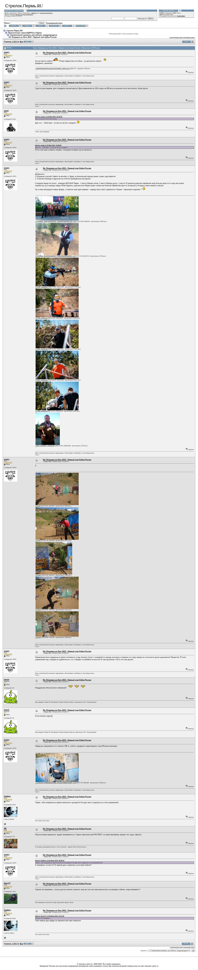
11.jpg (39, 506)
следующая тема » (189, 37)
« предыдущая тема (175, 37)
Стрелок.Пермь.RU (14, 31)
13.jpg (39, 575)
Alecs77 (7, 883)
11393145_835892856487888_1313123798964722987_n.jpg (56, 782)
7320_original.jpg (42, 411)
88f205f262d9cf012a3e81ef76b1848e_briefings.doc (53, 68)
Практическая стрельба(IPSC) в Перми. (25, 33)
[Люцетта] (5, 824)
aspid (6, 111)
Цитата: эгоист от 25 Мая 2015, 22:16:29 (48, 116)
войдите (34, 13)
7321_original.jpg (42, 349)
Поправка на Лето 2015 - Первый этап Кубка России (34, 37)
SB (5, 828)
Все (21, 42)
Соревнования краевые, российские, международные (33, 35)
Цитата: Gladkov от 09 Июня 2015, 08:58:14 (49, 860)
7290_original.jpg (42, 318)
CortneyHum (181, 16)
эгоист (6, 52)
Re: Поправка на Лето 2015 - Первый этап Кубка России (67, 53)
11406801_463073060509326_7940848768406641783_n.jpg (56, 221)
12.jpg (39, 540)
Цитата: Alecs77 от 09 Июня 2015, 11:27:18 (49, 916)
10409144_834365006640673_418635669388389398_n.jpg (56, 256)
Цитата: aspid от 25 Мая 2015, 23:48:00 (48, 145)
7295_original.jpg (42, 287)
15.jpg (39, 609)
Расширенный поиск (54, 23)
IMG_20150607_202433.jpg (46, 445)
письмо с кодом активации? (24, 14)
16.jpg (39, 637)
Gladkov (7, 796)
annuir (6, 680)
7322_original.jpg (42, 380)
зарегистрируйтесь (46, 13)
